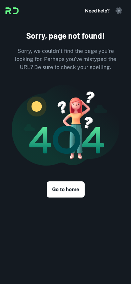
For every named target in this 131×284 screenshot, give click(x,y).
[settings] (119, 10)
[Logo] (12, 10)
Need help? (97, 10)
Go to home (65, 189)
